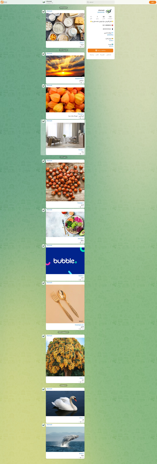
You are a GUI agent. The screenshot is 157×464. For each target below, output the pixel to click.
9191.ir (111, 46)
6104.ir (111, 41)
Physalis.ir (81, 114)
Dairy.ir (82, 43)
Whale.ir (81, 454)
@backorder (101, 12)
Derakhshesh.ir (79, 79)
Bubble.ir (81, 276)
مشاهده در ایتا (101, 51)
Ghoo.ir (81, 418)
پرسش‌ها (92, 55)
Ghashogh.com (79, 325)
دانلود (152, 2)
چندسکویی (108, 55)
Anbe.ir (82, 378)
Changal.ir (81, 239)
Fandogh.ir (81, 203)
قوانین (97, 55)
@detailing (110, 35)
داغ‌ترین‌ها (102, 55)
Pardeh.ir (81, 150)
